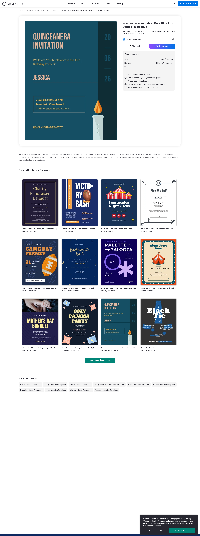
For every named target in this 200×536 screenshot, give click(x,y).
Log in (172, 3)
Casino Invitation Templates (138, 385)
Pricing (119, 3)
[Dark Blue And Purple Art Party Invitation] (119, 262)
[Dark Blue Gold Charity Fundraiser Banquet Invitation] (40, 202)
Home (21, 10)
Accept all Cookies (182, 530)
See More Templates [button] (100, 360)
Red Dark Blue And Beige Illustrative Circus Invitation (158, 288)
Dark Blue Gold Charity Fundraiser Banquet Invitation (40, 229)
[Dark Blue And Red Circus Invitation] (119, 202)
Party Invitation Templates (56, 390)
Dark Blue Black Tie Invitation (153, 348)
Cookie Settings (155, 530)
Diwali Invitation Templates (30, 385)
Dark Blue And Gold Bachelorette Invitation (80, 288)
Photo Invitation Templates (80, 385)
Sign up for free (188, 3)
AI (82, 3)
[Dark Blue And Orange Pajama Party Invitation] (80, 322)
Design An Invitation (33, 10)
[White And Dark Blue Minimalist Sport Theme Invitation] (158, 202)
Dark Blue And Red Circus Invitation (116, 229)
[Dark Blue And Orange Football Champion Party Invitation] (80, 202)
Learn (107, 3)
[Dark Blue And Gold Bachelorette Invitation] (80, 262)
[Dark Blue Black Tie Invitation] (158, 322)
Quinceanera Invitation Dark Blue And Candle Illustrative (119, 348)
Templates (93, 3)
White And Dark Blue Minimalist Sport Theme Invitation (158, 229)
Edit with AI (164, 46)
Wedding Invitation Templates (106, 390)
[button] (135, 46)
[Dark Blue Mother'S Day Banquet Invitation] (40, 322)
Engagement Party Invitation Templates (109, 385)
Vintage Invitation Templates (55, 385)
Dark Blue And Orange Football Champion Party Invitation (80, 229)
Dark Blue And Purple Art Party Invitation (118, 288)
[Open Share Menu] (172, 39)
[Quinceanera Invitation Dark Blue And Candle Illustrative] (119, 322)
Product (71, 3)
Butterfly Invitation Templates (31, 390)
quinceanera (64, 10)
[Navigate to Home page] (12, 4)
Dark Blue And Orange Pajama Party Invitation (80, 348)
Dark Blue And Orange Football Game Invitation (40, 288)
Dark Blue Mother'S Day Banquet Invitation (40, 348)
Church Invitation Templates (80, 390)
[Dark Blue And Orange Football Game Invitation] (40, 262)
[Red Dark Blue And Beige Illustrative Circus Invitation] (158, 262)
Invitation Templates (50, 10)
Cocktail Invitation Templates (164, 385)
